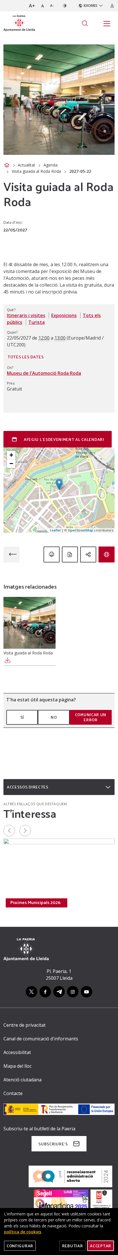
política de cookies (22, 1232)
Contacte (13, 1093)
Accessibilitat (17, 1052)
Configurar (20, 1245)
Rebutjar (72, 1245)
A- (52, 5)
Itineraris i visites (26, 315)
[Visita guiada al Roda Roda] (29, 623)
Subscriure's (53, 1143)
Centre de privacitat (24, 1025)
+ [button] (11, 455)
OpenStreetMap (80, 530)
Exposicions (64, 315)
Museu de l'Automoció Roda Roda (44, 373)
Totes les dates (25, 356)
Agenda (51, 165)
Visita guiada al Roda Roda (36, 171)
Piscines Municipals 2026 (35, 902)
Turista (36, 322)
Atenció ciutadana (22, 1080)
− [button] (11, 463)
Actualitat (26, 165)
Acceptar (100, 1245)
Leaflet (55, 530)
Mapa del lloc (17, 1066)
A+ (32, 6)
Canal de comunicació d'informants (40, 1039)
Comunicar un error (90, 717)
